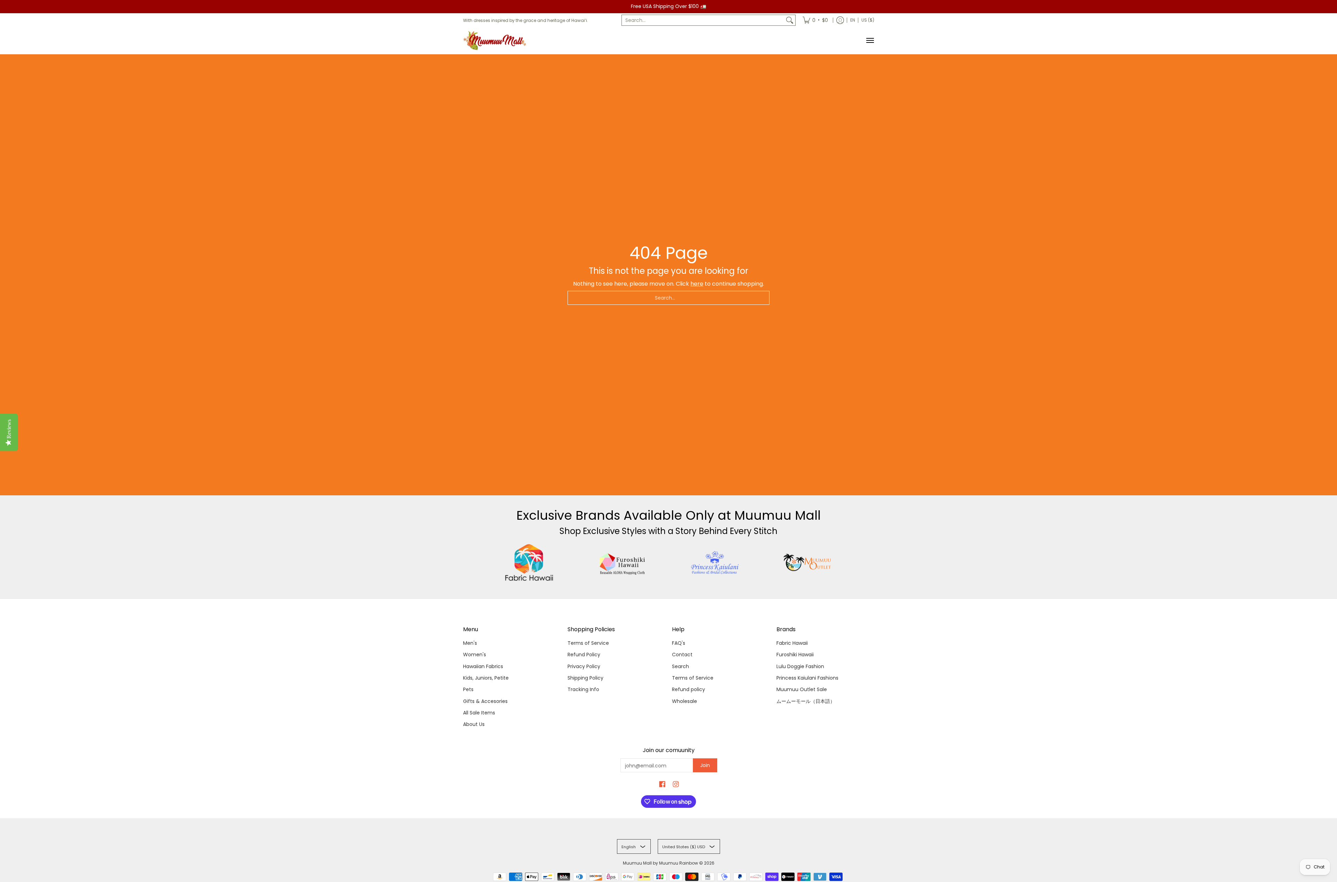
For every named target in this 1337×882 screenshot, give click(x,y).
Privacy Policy (584, 666)
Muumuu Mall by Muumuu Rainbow (660, 863)
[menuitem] (815, 20)
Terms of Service (588, 643)
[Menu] (870, 40)
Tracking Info (583, 689)
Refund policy (688, 689)
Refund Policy (584, 654)
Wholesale (684, 701)
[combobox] (703, 20)
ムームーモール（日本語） (805, 701)
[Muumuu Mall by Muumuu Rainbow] (496, 40)
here (696, 284)
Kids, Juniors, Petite (486, 677)
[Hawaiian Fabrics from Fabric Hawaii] (529, 562)
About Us (474, 724)
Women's (474, 654)
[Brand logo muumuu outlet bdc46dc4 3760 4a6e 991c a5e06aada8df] (808, 562)
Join (705, 765)
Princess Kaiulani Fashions (807, 677)
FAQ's (678, 643)
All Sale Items (479, 712)
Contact (682, 654)
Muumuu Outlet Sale (801, 689)
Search (680, 666)
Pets (468, 689)
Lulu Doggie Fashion (800, 666)
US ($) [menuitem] (867, 20)
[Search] (789, 20)
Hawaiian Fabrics (483, 666)
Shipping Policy (585, 677)
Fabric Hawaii (792, 643)
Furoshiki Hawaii (795, 654)
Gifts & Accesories (485, 701)
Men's (470, 643)
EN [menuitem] (852, 20)
